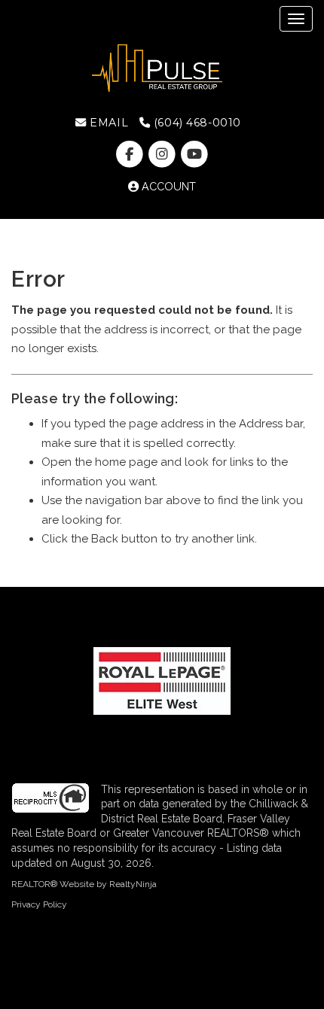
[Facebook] (131, 154)
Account (167, 187)
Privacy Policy (39, 904)
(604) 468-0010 (195, 122)
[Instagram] (163, 154)
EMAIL (107, 122)
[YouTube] (194, 154)
